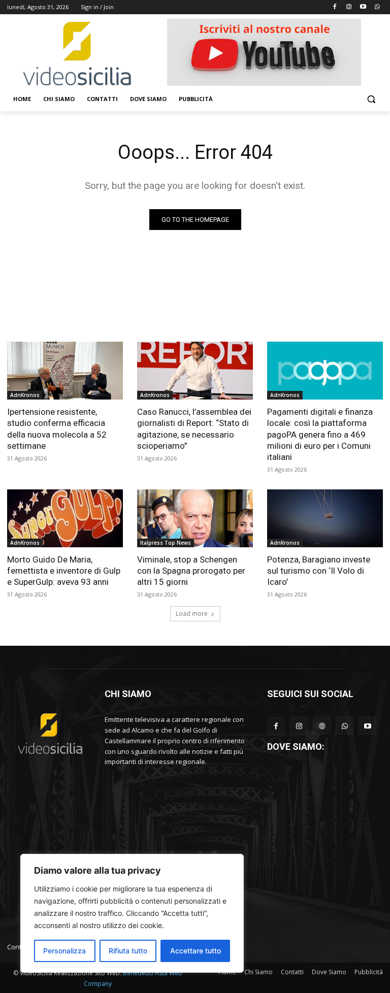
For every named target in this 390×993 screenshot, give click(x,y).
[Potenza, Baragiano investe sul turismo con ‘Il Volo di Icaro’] (325, 518)
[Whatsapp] (377, 7)
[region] (132, 913)
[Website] (322, 726)
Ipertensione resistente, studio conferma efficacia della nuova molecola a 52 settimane (57, 428)
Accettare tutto (195, 950)
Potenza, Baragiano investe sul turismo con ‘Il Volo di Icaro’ (318, 570)
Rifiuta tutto (128, 950)
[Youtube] (363, 7)
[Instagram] (349, 7)
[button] (371, 99)
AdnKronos (25, 395)
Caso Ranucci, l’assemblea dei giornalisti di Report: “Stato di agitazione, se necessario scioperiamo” (194, 428)
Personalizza (64, 950)
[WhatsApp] (344, 726)
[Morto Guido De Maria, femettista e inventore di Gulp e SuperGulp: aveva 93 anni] (65, 518)
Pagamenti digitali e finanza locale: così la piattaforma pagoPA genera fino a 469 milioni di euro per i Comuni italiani (320, 434)
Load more (192, 613)
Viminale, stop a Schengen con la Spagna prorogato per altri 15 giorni (191, 570)
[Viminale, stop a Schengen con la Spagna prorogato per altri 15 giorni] (195, 518)
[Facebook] (335, 7)
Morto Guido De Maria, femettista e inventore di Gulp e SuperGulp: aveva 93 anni (63, 570)
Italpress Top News (165, 542)
